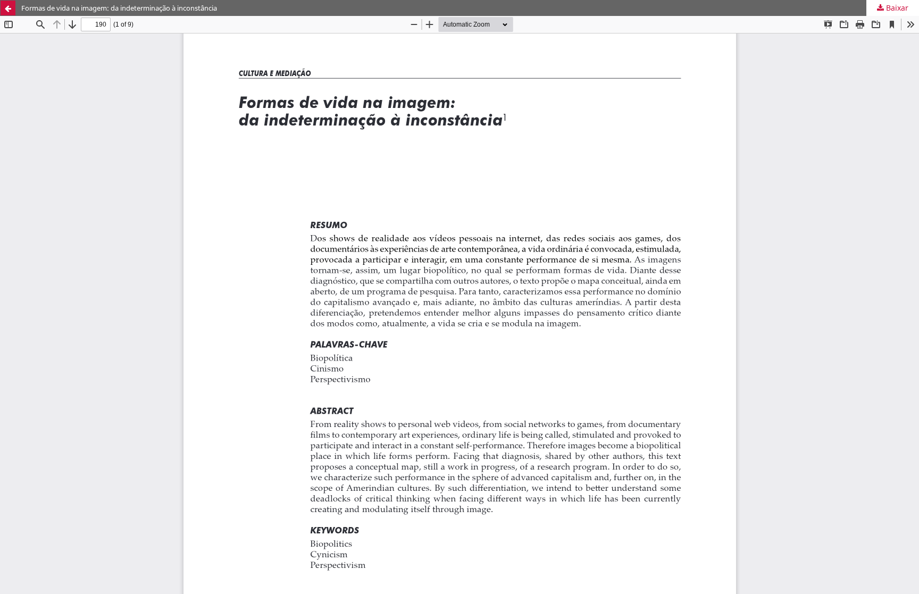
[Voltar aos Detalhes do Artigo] (8, 8)
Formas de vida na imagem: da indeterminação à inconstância (119, 8)
